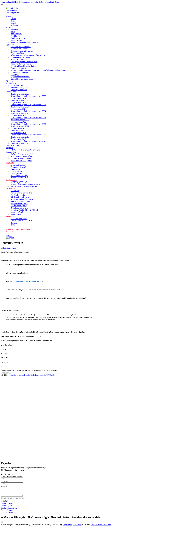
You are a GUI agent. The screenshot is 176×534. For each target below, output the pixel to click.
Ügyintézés (10, 44)
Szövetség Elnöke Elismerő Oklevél (24, 210)
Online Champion (12, 146)
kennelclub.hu (6, 2)
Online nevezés (25, 2)
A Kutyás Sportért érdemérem (22, 199)
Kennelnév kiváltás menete (21, 64)
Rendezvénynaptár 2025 (20, 100)
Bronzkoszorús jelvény (19, 208)
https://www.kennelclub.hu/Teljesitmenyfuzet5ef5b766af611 (32, 375)
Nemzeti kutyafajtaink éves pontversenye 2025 (28, 105)
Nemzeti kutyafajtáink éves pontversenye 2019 (28, 141)
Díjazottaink (10, 189)
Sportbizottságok (12, 180)
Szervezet (9, 27)
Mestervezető (16, 214)
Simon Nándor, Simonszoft (101, 525)
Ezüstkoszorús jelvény (19, 206)
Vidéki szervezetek (18, 38)
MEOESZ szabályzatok (19, 87)
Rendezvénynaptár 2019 (20, 137)
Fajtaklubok (15, 36)
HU (17, 2)
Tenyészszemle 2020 (18, 133)
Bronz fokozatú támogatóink (21, 161)
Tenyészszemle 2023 (18, 115)
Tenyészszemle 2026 (18, 98)
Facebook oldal (7, 510)
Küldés (4, 501)
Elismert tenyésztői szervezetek (22, 79)
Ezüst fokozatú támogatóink (21, 158)
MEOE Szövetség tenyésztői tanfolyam (25, 150)
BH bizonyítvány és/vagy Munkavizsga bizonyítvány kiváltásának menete (38, 70)
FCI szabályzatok (17, 85)
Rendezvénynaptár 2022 (20, 120)
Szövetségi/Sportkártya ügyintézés (23, 66)
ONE (13, 225)
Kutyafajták (15, 75)
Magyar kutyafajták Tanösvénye (18, 229)
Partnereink (10, 216)
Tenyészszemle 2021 (18, 128)
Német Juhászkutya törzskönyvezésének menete (29, 55)
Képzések (9, 148)
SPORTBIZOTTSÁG (19, 182)
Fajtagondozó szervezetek (20, 77)
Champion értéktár (52, 2)
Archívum (14, 25)
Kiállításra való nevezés (19, 72)
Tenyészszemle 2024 (18, 109)
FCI (12, 227)
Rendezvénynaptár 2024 (20, 107)
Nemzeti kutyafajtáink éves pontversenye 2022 (28, 124)
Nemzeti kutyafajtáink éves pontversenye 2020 (28, 135)
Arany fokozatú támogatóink (21, 156)
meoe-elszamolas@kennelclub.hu (26, 281)
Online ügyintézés (38, 2)
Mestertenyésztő (17, 212)
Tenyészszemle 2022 (18, 122)
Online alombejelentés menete (22, 51)
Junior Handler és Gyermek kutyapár (24, 42)
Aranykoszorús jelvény (19, 204)
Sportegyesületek (17, 40)
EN (13, 2)
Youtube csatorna (7, 512)
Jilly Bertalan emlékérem (20, 197)
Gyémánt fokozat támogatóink (22, 154)
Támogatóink (11, 152)
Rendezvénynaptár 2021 (20, 126)
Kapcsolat (9, 232)
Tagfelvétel (10, 163)
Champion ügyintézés (19, 68)
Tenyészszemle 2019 (18, 139)
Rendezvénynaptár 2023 (20, 113)
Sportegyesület (16, 173)
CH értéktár (15, 191)
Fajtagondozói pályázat (19, 167)
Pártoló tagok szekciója (19, 176)
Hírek (13, 21)
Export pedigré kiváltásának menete (24, 62)
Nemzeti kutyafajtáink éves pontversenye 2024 (28, 111)
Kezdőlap (9, 17)
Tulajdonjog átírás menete (20, 57)
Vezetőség (14, 29)
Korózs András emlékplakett (21, 193)
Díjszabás (9, 81)
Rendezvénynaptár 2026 (20, 94)
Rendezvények (11, 92)
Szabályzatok (11, 83)
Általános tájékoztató (18, 165)
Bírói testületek (16, 34)
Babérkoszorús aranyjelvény (21, 201)
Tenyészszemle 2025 (18, 103)
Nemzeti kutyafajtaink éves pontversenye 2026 (28, 96)
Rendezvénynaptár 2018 (20, 143)
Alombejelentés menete (19, 49)
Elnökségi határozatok (19, 90)
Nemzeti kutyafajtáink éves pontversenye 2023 (28, 118)
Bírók (13, 32)
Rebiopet (14, 223)
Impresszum (67, 525)
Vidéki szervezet (17, 169)
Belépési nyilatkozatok (19, 178)
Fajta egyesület (16, 171)
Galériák (14, 23)
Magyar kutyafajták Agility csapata (24, 186)
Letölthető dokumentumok (21, 47)
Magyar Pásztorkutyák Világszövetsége (25, 184)
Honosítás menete (17, 60)
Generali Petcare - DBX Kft (21, 221)
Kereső (13, 19)
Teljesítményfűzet (17, 53)
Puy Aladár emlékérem (19, 195)
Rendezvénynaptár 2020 (20, 130)
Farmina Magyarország (19, 219)
